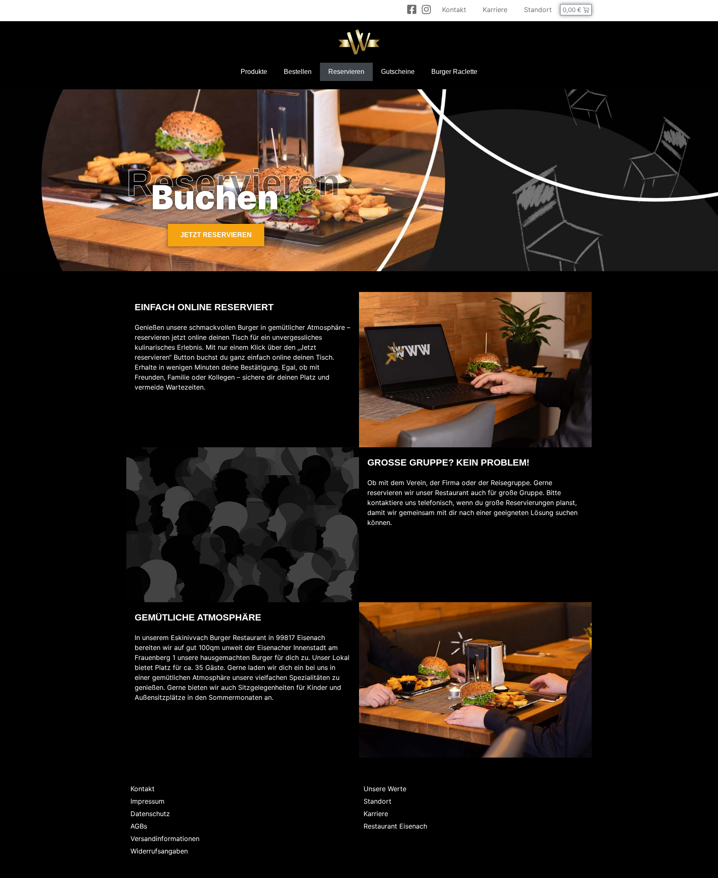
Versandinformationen (164, 838)
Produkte (254, 71)
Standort (538, 9)
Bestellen (298, 71)
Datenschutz (150, 813)
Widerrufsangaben (159, 851)
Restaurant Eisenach (395, 826)
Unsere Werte (385, 789)
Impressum (147, 801)
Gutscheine (398, 71)
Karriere (495, 9)
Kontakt (454, 9)
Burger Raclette (454, 71)
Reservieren (346, 71)
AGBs (138, 826)
